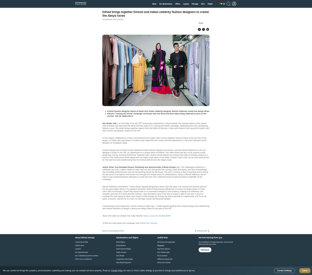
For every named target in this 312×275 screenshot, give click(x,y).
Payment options (163, 249)
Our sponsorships (81, 252)
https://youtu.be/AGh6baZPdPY (157, 215)
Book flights (120, 242)
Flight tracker (121, 252)
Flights (210, 4)
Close (305, 271)
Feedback (205, 249)
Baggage (160, 245)
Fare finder (120, 255)
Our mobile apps (163, 252)
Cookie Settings (284, 271)
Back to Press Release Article (113, 231)
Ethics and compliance (83, 259)
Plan (203, 4)
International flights (123, 249)
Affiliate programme (164, 259)
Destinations (121, 245)
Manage (195, 4)
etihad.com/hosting (148, 223)
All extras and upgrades (166, 242)
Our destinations (165, 4)
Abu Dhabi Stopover (123, 262)
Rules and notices (164, 262)
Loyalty (186, 4)
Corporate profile (81, 242)
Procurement (162, 255)
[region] (156, 270)
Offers (177, 4)
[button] (222, 3)
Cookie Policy (117, 271)
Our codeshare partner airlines (86, 255)
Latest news (79, 245)
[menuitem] (154, 4)
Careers (78, 249)
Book (154, 4)
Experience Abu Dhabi (124, 259)
